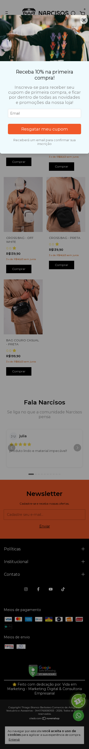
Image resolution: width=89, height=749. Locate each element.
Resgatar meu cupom (44, 129)
